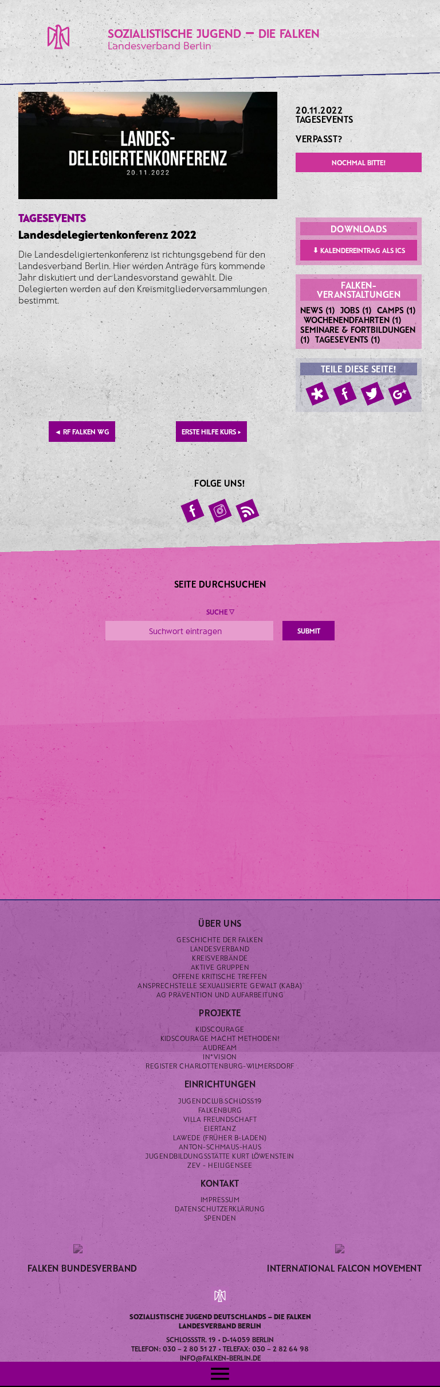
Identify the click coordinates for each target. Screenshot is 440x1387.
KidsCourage (219, 1029)
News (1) (317, 310)
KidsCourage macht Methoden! (220, 1038)
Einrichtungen (220, 1083)
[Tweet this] (372, 393)
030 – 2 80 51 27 (190, 1349)
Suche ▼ (220, 612)
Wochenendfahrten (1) (353, 319)
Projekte (220, 1012)
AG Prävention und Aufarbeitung (220, 994)
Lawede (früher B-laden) (219, 1137)
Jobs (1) (356, 310)
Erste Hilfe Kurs (211, 432)
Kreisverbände (219, 958)
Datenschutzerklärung (220, 1209)
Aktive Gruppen (220, 967)
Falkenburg (220, 1110)
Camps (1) (396, 310)
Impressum (220, 1199)
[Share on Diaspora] (317, 393)
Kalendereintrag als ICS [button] (359, 250)
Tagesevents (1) (347, 339)
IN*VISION (220, 1056)
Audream (220, 1047)
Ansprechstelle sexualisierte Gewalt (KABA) (220, 985)
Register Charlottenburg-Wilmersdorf (220, 1066)
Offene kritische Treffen (220, 976)
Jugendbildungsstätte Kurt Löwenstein (220, 1156)
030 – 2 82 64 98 (280, 1349)
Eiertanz (220, 1128)
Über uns (220, 923)
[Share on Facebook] (345, 393)
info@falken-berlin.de (220, 1358)
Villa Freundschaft (220, 1119)
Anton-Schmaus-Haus (220, 1147)
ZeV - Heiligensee (219, 1165)
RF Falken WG (81, 432)
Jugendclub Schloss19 (220, 1101)
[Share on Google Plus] (400, 393)
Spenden (220, 1218)
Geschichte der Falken (219, 939)
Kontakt (220, 1183)
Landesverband (219, 949)
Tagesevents (324, 119)
